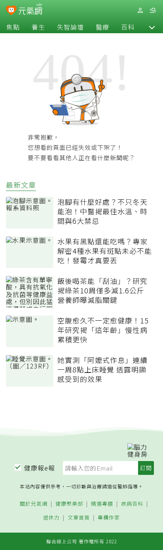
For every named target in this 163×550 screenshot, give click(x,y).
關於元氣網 (33, 504)
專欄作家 (109, 518)
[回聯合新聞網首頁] (11, 11)
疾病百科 (132, 504)
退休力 (51, 518)
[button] (152, 26)
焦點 (13, 27)
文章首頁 (79, 518)
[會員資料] (140, 10)
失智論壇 (70, 27)
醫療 (102, 27)
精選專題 (102, 504)
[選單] (152, 10)
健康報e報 (39, 468)
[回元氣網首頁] (30, 10)
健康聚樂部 (69, 504)
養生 (38, 27)
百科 (128, 27)
